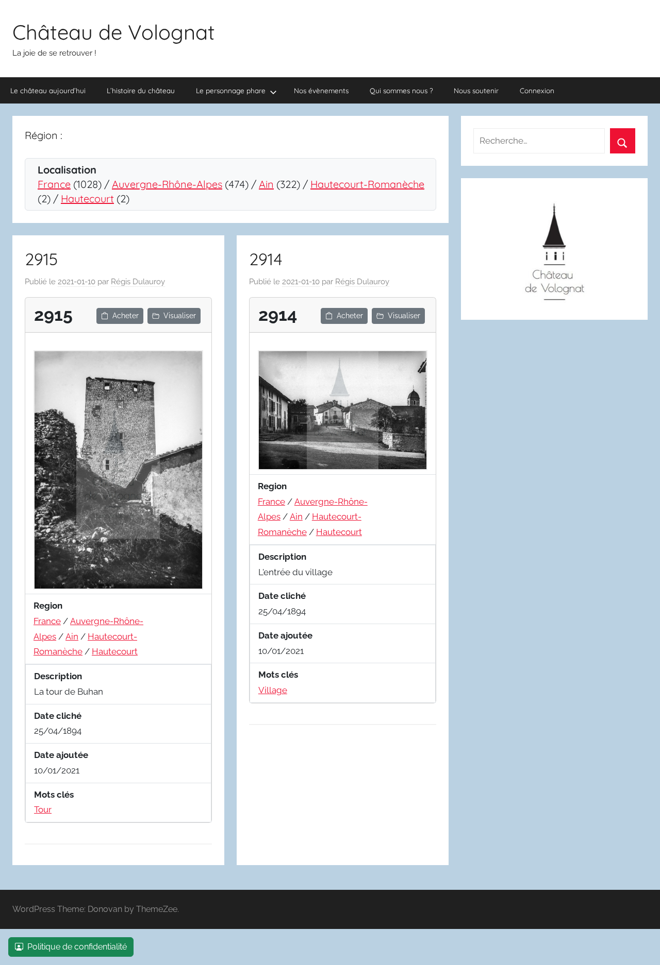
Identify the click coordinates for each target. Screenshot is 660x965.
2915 (41, 259)
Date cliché (57, 716)
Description (58, 676)
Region (48, 605)
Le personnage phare (231, 90)
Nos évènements (321, 90)
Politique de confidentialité (77, 947)
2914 (266, 259)
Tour (43, 809)
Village (272, 690)
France (54, 184)
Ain (266, 184)
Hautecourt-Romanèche (367, 184)
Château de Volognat (113, 32)
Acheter (125, 316)
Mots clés (54, 794)
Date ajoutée (61, 755)
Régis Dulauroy (138, 281)
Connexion (537, 90)
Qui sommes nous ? (401, 90)
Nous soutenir (476, 90)
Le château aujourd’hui (48, 90)
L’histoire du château (141, 90)
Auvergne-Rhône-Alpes (167, 184)
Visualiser (179, 316)
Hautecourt (87, 198)
